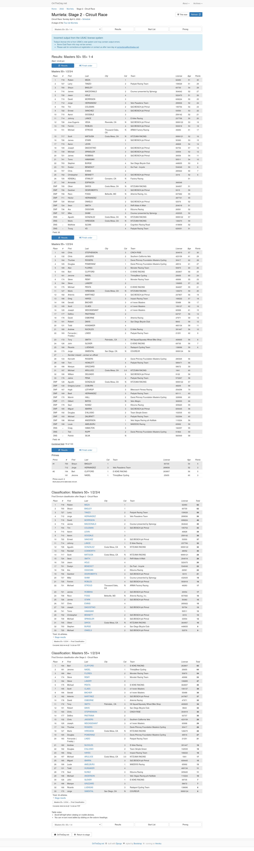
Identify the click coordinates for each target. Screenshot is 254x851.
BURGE (87, 626)
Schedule (86, 19)
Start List (151, 29)
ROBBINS (88, 592)
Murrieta (70, 8)
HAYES (87, 752)
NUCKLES (88, 745)
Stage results (60, 637)
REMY (87, 677)
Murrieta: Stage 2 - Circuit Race (79, 14)
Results (118, 29)
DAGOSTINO (89, 607)
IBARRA (87, 760)
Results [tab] (63, 65)
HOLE (86, 562)
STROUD (88, 585)
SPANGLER (89, 618)
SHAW (87, 577)
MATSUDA (88, 554)
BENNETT (88, 615)
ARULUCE (88, 756)
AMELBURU (89, 764)
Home (54, 8)
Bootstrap (138, 843)
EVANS (87, 603)
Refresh (195, 14)
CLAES (87, 688)
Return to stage (83, 834)
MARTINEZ (89, 696)
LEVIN (87, 531)
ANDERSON (89, 775)
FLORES (88, 673)
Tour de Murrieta (71, 22)
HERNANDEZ (90, 516)
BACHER (88, 692)
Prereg (185, 29)
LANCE (87, 543)
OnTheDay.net (60, 3)
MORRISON (89, 520)
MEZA (87, 504)
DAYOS (87, 622)
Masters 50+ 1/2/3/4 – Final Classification (69, 641)
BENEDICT (89, 566)
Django (119, 843)
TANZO (87, 512)
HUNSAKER (89, 768)
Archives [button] (197, 3)
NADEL (87, 669)
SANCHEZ (88, 539)
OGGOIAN (88, 570)
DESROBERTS (90, 573)
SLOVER (88, 779)
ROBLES (88, 581)
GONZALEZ (89, 547)
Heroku (158, 843)
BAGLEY (88, 508)
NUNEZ (87, 772)
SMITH (87, 558)
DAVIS (87, 708)
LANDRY (88, 681)
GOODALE (88, 535)
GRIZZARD (89, 783)
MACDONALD (90, 524)
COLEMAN (89, 527)
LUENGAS (88, 787)
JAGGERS (88, 719)
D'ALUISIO (88, 749)
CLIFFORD (89, 665)
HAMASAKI (89, 611)
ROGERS (88, 727)
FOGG (87, 595)
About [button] (185, 3)
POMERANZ (89, 734)
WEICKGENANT (91, 723)
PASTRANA (89, 715)
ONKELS (88, 630)
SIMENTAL (89, 791)
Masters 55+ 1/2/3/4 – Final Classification (69, 802)
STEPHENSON (90, 711)
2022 (62, 8)
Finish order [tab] (86, 65)
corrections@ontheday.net (128, 47)
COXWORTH (89, 550)
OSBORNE (89, 700)
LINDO (87, 738)
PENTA (87, 684)
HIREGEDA (89, 731)
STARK (87, 599)
